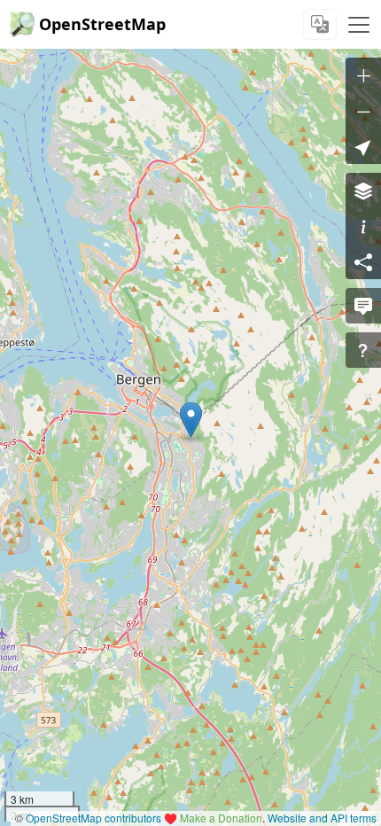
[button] (191, 420)
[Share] (363, 261)
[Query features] (363, 350)
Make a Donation (221, 817)
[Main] (359, 25)
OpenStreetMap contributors (93, 817)
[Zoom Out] (363, 111)
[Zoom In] (363, 75)
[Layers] (363, 190)
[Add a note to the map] (363, 305)
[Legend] (363, 226)
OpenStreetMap (102, 24)
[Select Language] (320, 24)
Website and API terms (322, 817)
